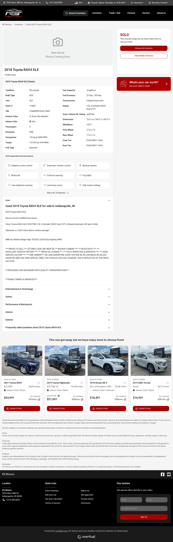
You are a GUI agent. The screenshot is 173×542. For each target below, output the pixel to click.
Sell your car (50, 495)
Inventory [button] (97, 13)
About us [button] (161, 13)
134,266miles (77, 386)
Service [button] (146, 13)
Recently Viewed (159, 2)
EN (80, 2)
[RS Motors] (13, 13)
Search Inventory (77, 13)
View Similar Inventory (144, 56)
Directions (85, 503)
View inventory (51, 490)
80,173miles (163, 386)
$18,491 (95, 397)
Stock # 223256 (139, 379)
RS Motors (7, 24)
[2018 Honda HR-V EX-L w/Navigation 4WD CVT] (108, 361)
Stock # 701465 (96, 379)
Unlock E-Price (16, 408)
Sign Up (144, 517)
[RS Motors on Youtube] (168, 474)
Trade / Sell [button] (114, 13)
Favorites (138, 2)
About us (85, 490)
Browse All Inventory (143, 48)
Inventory (19, 24)
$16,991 (138, 397)
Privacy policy (87, 499)
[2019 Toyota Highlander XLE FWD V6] (65, 361)
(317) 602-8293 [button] (55, 2)
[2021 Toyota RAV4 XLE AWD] (22, 361)
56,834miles (34, 386)
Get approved (87, 495)
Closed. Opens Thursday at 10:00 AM (107, 2)
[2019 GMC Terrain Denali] (151, 361)
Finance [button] (131, 13)
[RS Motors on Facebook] (161, 474)
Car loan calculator (53, 499)
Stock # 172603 (10, 379)
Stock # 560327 (53, 379)
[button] (23, 2)
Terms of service (52, 503)
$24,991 (9, 397)
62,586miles (120, 386)
